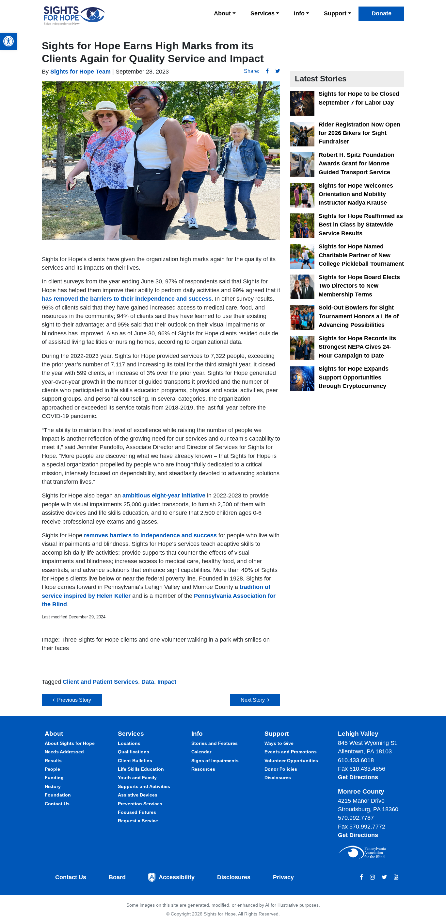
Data (147, 682)
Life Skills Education (141, 769)
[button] (8, 41)
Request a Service (138, 820)
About (222, 13)
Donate (381, 13)
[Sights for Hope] (74, 15)
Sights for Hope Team (80, 71)
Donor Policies (280, 769)
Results (53, 760)
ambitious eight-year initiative (163, 495)
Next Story (254, 700)
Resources (203, 769)
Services (262, 13)
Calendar (201, 751)
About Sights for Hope (70, 743)
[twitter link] (384, 877)
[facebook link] (361, 877)
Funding (54, 777)
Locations (129, 743)
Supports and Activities (144, 786)
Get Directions (358, 777)
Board (117, 877)
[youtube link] (396, 877)
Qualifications (133, 751)
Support (335, 13)
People (52, 769)
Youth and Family (137, 777)
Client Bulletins (135, 760)
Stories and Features (214, 743)
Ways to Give (279, 743)
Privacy (283, 877)
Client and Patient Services (100, 682)
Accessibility (177, 877)
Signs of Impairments (215, 760)
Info (299, 13)
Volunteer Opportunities (291, 760)
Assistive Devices (137, 794)
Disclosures (277, 777)
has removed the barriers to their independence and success (127, 298)
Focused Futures (137, 812)
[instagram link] (372, 877)
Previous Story (73, 700)
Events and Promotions (290, 751)
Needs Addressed (64, 751)
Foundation (58, 794)
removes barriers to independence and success (150, 535)
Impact (166, 682)
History (53, 786)
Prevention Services (140, 803)
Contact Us (57, 803)
